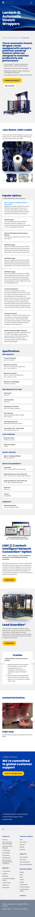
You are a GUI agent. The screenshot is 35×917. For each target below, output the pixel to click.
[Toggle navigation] (31, 3)
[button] (5, 178)
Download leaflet (12, 80)
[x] (3, 912)
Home (4, 38)
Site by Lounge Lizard (9, 904)
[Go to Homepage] (7, 3)
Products (10, 38)
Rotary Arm (17, 38)
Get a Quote (9, 86)
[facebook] (12, 912)
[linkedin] (8, 912)
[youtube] (16, 912)
